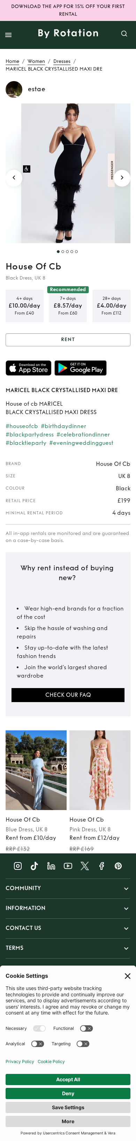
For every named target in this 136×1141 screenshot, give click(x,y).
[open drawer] (8, 35)
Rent (68, 339)
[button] (68, 888)
